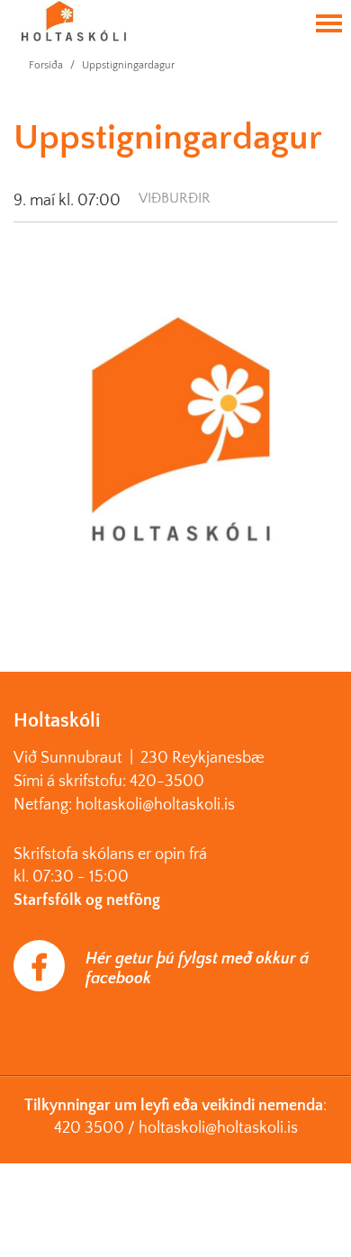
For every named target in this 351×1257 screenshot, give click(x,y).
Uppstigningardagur (128, 65)
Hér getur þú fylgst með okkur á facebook (197, 969)
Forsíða (46, 65)
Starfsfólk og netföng (87, 900)
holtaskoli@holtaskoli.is (218, 1128)
